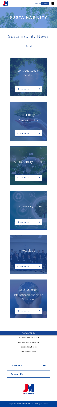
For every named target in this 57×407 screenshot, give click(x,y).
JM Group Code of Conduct (28, 338)
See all (29, 46)
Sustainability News (28, 351)
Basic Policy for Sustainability (29, 342)
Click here (23, 89)
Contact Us (17, 374)
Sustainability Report (28, 347)
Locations (16, 365)
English (45, 3)
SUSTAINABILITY (28, 333)
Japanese (37, 3)
